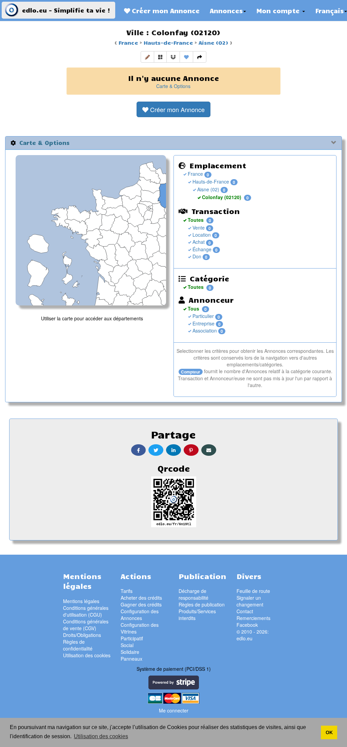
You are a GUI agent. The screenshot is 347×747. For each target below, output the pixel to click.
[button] (147, 57)
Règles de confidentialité (78, 645)
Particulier (202, 316)
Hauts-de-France (167, 42)
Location (201, 234)
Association (204, 330)
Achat (198, 241)
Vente (198, 227)
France (128, 42)
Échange (201, 249)
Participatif (132, 638)
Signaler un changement (250, 601)
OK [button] (329, 732)
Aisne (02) (212, 42)
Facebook (247, 624)
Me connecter (173, 710)
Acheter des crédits (141, 597)
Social (127, 645)
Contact (245, 611)
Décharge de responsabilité (193, 594)
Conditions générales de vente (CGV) (85, 625)
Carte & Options (173, 86)
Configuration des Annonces (140, 614)
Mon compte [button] (279, 10)
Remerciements (253, 618)
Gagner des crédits (141, 604)
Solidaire (130, 651)
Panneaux (131, 658)
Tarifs (126, 591)
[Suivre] (173, 57)
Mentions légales (81, 601)
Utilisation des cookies (86, 655)
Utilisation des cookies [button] (101, 736)
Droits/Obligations (82, 635)
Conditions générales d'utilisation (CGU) (85, 611)
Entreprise (203, 323)
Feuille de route (253, 591)
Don (196, 256)
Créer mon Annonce (165, 10)
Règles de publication (202, 604)
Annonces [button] (226, 10)
